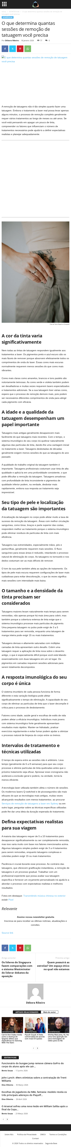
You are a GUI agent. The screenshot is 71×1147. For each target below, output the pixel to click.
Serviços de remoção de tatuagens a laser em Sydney (30, 803)
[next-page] (37, 1048)
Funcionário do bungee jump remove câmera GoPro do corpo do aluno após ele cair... (33, 1065)
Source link (7, 932)
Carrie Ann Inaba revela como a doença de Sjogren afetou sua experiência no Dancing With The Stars (12, 1038)
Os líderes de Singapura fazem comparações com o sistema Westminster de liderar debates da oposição (17, 969)
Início (4, 11)
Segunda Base (51, 1143)
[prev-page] (33, 1048)
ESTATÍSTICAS (14, 11)
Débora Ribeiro (12, 40)
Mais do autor (49, 1012)
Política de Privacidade (26, 1134)
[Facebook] (5, 48)
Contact (35, 1138)
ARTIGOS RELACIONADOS (27, 1012)
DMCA (43, 1134)
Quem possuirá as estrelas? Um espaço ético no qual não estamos (53, 966)
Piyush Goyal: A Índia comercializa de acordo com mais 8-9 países (35, 1036)
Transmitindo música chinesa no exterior (44, 895)
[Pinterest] (20, 48)
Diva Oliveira (7, 1085)
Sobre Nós (9, 1134)
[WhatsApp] (27, 48)
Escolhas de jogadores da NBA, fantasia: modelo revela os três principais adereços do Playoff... (34, 1093)
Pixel (10, 899)
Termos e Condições (58, 1134)
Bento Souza (7, 1070)
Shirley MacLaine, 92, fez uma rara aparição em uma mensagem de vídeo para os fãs (58, 1037)
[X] (12, 48)
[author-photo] (35, 991)
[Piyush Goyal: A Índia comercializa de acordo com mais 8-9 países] (35, 1025)
